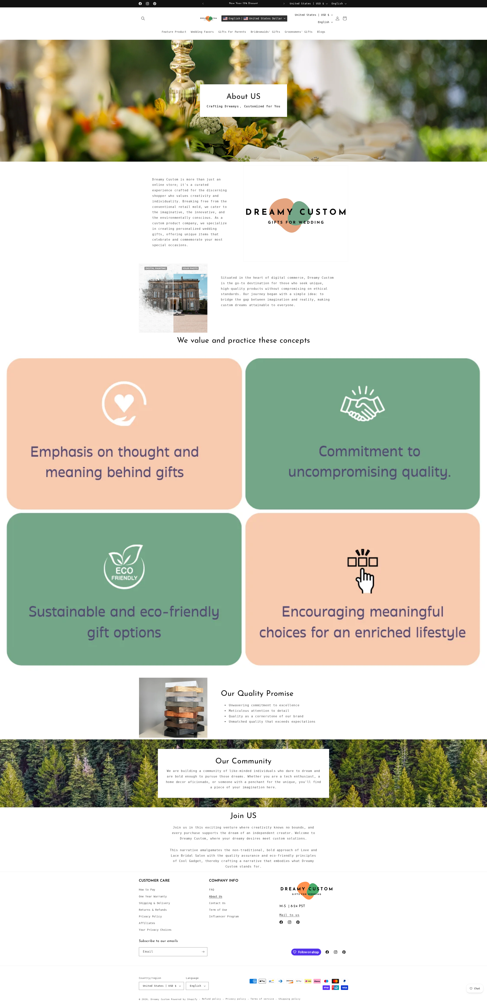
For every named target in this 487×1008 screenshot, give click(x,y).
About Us (215, 896)
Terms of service (262, 999)
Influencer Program (224, 916)
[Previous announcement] (203, 3)
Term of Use (218, 909)
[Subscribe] (203, 951)
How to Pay (147, 889)
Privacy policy (236, 999)
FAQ (211, 889)
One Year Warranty (153, 896)
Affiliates (147, 923)
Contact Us (217, 903)
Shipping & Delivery (154, 903)
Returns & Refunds (153, 909)
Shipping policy (290, 999)
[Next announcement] (284, 3)
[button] (143, 18)
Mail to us (289, 915)
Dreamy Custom (160, 999)
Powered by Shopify (184, 999)
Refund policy (211, 999)
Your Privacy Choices (155, 929)
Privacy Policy (150, 916)
